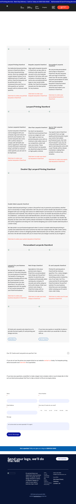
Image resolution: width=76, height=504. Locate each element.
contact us (47, 360)
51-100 (55, 410)
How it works (46, 477)
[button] (12, 339)
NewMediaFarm (37, 496)
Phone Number (42, 394)
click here (23, 362)
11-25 (45, 410)
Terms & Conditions (48, 483)
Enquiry (45, 480)
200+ (66, 410)
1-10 (41, 410)
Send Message (13, 434)
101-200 (61, 410)
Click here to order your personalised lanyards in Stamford (56, 97)
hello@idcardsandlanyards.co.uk (59, 474)
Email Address (10, 406)
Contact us (46, 481)
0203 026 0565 (57, 473)
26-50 (50, 410)
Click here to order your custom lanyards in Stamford (24, 239)
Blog (45, 478)
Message (9, 417)
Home (45, 472)
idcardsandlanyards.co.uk (51, 22)
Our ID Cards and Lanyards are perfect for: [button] (22, 353)
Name (8, 394)
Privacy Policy (46, 484)
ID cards (45, 474)
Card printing (46, 475)
